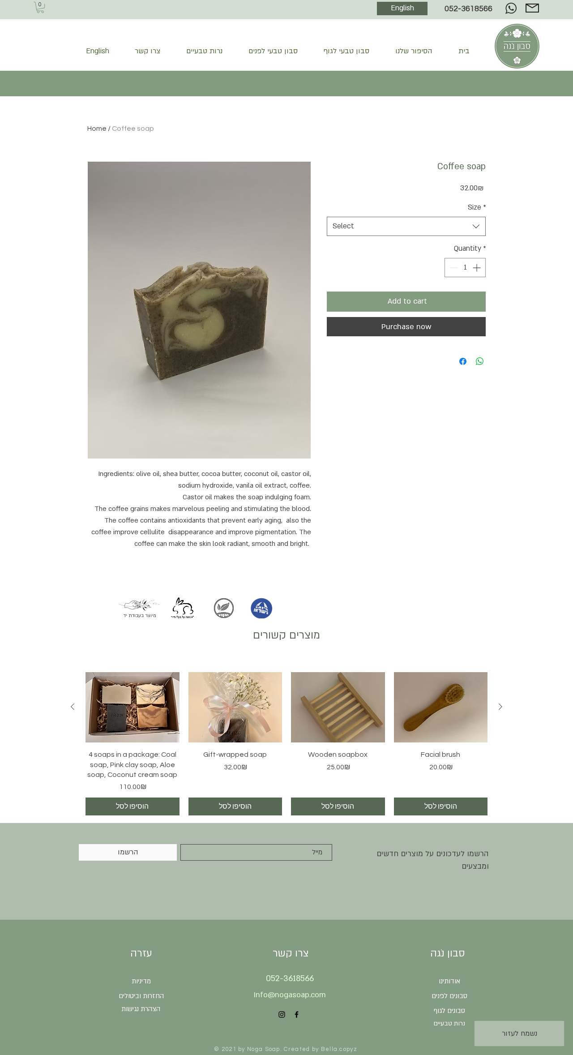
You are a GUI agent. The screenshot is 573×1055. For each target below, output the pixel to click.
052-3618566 (470, 8)
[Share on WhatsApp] (480, 361)
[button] (40, 7)
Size (477, 207)
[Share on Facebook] (463, 361)
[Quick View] (133, 707)
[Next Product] (500, 706)
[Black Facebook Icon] (296, 1014)
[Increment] (477, 267)
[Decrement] (453, 267)
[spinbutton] (465, 267)
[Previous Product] (72, 706)
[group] (286, 744)
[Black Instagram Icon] (282, 1014)
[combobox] (406, 226)
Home (97, 128)
